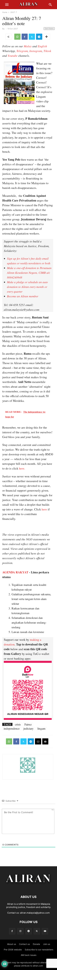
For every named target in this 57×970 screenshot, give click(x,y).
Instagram (35, 51)
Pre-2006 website (13, 949)
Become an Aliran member (22, 296)
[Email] (38, 741)
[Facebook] (25, 37)
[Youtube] (45, 931)
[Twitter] (32, 37)
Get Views (49, 28)
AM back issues (28, 955)
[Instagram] (20, 931)
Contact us (24, 944)
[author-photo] (27, 772)
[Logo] (28, 887)
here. (22, 468)
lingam (41, 728)
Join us (46, 944)
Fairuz (28, 724)
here (44, 509)
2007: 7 (13, 12)
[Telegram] (39, 37)
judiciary (28, 728)
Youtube (12, 55)
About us (11, 944)
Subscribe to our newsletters (39, 949)
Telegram (22, 51)
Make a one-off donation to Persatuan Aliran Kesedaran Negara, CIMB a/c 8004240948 (29, 272)
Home (4, 12)
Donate (36, 944)
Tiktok (47, 51)
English (42, 46)
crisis (18, 724)
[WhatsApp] (17, 37)
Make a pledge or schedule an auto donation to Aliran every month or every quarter (27, 286)
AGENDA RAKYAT (15, 572)
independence (12, 728)
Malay (28, 46)
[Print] (45, 741)
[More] (46, 37)
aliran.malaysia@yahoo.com (35, 912)
